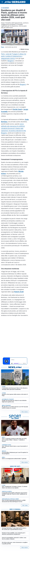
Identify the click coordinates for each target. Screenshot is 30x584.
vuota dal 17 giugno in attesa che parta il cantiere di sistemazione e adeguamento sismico (13, 56)
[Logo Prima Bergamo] (15, 2)
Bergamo (11, 61)
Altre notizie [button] (24, 412)
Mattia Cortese (25, 49)
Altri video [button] (25, 505)
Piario (3, 54)
